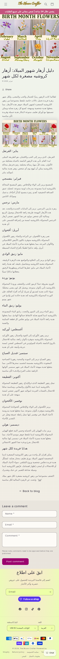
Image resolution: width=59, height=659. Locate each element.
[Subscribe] (50, 592)
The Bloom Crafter (28, 648)
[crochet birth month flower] (29, 144)
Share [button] (8, 89)
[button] (6, 4)
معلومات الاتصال (34, 656)
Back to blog (31, 491)
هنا (39, 479)
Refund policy (18, 652)
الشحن (24, 656)
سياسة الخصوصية (33, 652)
